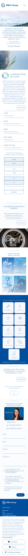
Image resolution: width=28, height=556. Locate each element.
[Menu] (24, 5)
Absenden (20, 495)
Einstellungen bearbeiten (14, 552)
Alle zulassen (14, 542)
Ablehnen (14, 547)
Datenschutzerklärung (11, 471)
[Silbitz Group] (9, 5)
